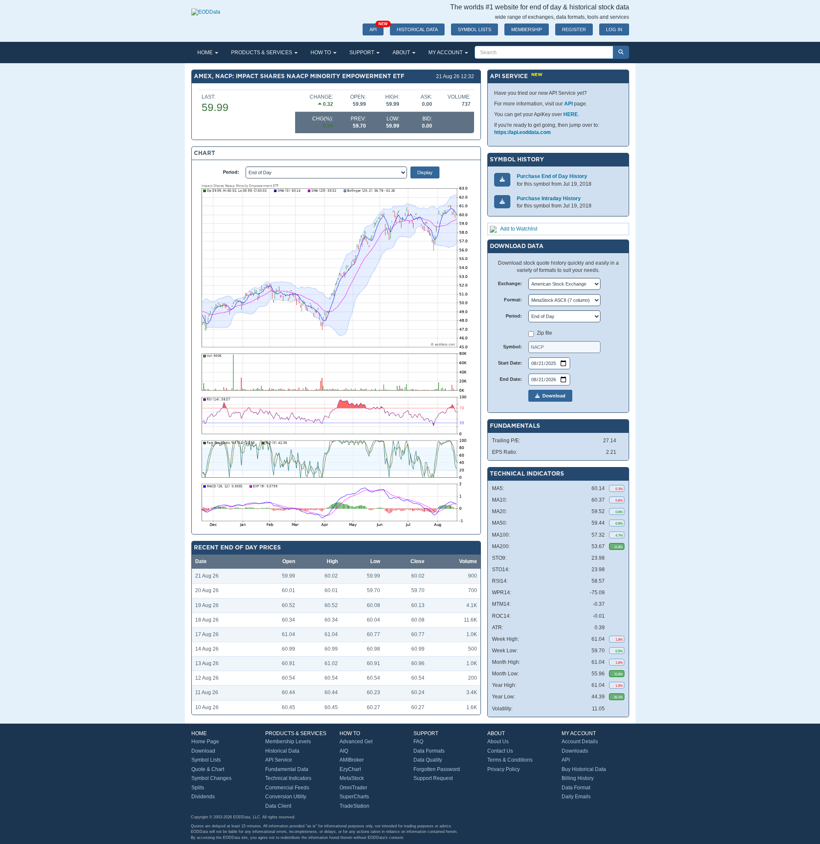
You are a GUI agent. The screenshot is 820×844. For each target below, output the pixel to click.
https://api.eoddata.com (522, 132)
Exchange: (510, 283)
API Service (278, 760)
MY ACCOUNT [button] (446, 52)
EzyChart (350, 769)
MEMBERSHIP (526, 29)
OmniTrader (353, 788)
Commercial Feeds (287, 788)
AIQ (344, 751)
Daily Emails (576, 797)
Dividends (203, 797)
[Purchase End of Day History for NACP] (502, 179)
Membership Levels (288, 742)
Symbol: (512, 346)
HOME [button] (205, 52)
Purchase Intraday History (549, 199)
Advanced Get (356, 742)
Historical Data (282, 751)
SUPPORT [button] (362, 52)
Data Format (576, 788)
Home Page (205, 742)
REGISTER (574, 29)
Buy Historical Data (584, 769)
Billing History (578, 778)
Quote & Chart (207, 769)
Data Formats (429, 751)
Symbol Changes (211, 778)
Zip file (544, 333)
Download (552, 395)
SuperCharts (354, 797)
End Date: (511, 379)
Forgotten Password (436, 769)
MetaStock (352, 778)
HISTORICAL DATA (417, 29)
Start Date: (510, 362)
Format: (513, 299)
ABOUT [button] (401, 52)
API (376, 27)
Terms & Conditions (510, 760)
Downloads (575, 751)
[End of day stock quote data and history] (205, 8)
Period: (231, 172)
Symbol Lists (206, 760)
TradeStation (354, 806)
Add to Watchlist (518, 229)
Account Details (580, 742)
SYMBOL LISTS (474, 29)
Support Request (433, 778)
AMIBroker (352, 760)
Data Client (278, 806)
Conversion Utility (285, 797)
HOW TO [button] (321, 52)
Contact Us (500, 751)
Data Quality (427, 760)
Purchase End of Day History (552, 176)
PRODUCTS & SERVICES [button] (262, 52)
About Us (498, 742)
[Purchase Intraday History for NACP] (502, 201)
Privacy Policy (503, 769)
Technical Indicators (288, 778)
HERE (570, 114)
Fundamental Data (286, 769)
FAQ (418, 742)
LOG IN (614, 29)
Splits (197, 788)
